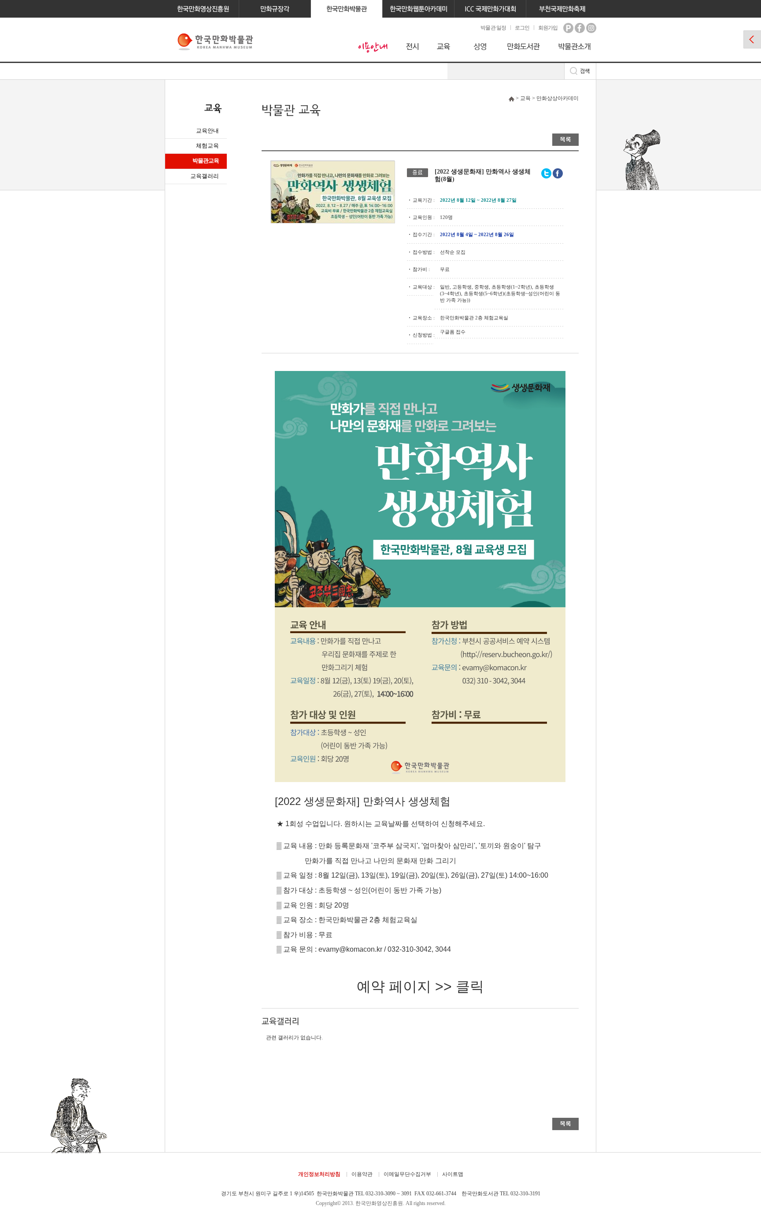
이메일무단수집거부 (407, 1174)
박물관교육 (205, 160)
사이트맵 (452, 1174)
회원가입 (548, 28)
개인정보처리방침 (319, 1174)
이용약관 (362, 1174)
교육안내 (207, 130)
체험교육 (207, 145)
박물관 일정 (493, 28)
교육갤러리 (204, 176)
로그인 (522, 28)
